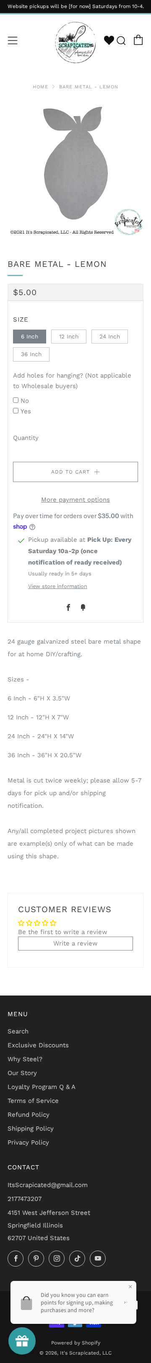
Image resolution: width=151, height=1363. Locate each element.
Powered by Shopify (75, 1343)
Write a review (75, 943)
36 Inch (31, 354)
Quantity (26, 438)
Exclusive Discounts (38, 1045)
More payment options (75, 499)
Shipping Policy (31, 1128)
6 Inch (29, 336)
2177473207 (25, 1199)
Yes (26, 411)
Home (40, 87)
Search (18, 1031)
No (25, 401)
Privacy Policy (28, 1142)
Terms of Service (33, 1101)
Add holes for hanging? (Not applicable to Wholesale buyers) (72, 381)
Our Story (22, 1073)
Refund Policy (28, 1114)
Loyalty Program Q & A (42, 1087)
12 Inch (68, 336)
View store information (57, 586)
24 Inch (109, 336)
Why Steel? (25, 1059)
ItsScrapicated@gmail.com (48, 1185)
